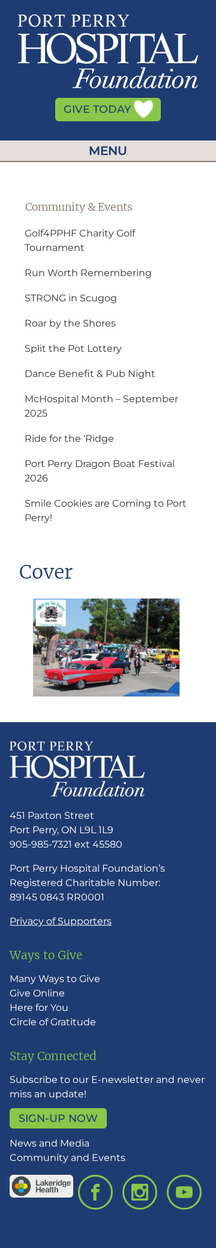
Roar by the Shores (70, 323)
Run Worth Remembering (88, 273)
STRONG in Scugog (71, 298)
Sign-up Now (58, 1118)
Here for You (39, 1007)
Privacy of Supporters (61, 921)
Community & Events (79, 207)
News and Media (49, 1143)
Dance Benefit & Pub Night (90, 373)
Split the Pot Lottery (73, 348)
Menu (108, 150)
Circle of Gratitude (53, 1022)
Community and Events (67, 1157)
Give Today (99, 109)
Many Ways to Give (55, 978)
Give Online (37, 993)
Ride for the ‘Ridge (69, 438)
